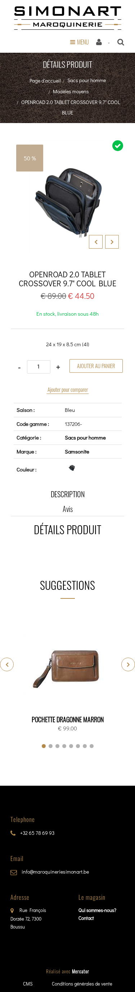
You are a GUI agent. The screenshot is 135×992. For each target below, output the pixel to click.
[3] (57, 746)
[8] (92, 746)
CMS (28, 984)
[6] (78, 746)
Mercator (80, 971)
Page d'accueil (45, 80)
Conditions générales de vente (82, 984)
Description (68, 494)
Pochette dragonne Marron (68, 719)
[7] (85, 746)
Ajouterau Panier (69, 665)
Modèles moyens (71, 91)
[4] (64, 746)
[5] (71, 746)
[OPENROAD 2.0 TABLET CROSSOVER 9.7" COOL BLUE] (67, 144)
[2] (51, 746)
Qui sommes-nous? (97, 910)
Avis (68, 509)
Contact (86, 918)
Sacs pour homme (86, 80)
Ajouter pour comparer (68, 389)
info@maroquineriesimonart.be (55, 871)
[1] (44, 746)
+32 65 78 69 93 (36, 832)
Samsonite (77, 451)
